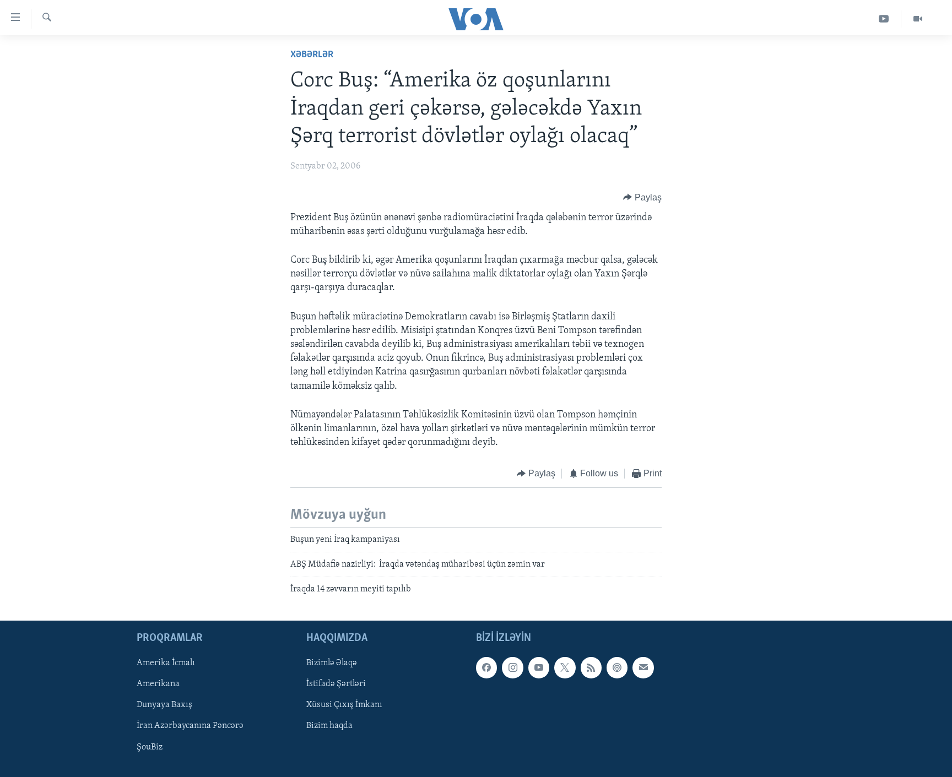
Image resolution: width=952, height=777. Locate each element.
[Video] (917, 19)
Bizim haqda (329, 725)
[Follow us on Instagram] (512, 667)
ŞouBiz (150, 746)
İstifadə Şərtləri (336, 684)
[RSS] (591, 667)
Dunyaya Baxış (164, 704)
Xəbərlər (311, 55)
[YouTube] (884, 19)
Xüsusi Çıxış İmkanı (344, 704)
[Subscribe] (642, 667)
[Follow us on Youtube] (538, 667)
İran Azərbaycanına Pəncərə (190, 725)
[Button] (642, 198)
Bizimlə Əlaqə (331, 663)
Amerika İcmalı (166, 663)
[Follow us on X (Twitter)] (564, 667)
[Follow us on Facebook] (486, 667)
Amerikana (158, 684)
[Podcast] (617, 667)
